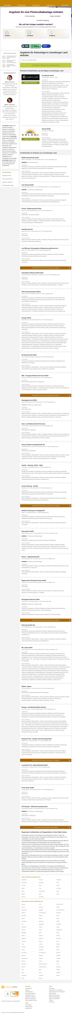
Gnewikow (23, 956)
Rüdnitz (57, 945)
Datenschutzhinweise (54, 991)
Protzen (40, 956)
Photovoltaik (7, 5)
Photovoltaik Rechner (7, 174)
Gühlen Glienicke (59, 900)
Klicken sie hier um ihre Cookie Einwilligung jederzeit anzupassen (12, 1008)
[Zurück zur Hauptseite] (12, 982)
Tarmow (40, 914)
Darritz (40, 968)
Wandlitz (40, 911)
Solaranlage (49, 831)
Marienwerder (41, 919)
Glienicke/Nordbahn (42, 962)
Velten (23, 965)
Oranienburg (24, 922)
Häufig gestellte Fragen (8, 181)
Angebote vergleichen (7, 178)
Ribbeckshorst (59, 925)
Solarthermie (36, 5)
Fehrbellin (41, 931)
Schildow (40, 973)
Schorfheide (41, 945)
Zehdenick (23, 908)
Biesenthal (58, 962)
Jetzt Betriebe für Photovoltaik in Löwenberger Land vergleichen (46, 263)
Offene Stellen (52, 989)
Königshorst (58, 919)
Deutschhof (58, 908)
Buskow (23, 968)
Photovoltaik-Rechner (30, 989)
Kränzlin (40, 925)
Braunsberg (41, 917)
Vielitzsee (23, 900)
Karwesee (41, 954)
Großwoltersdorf (25, 954)
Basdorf (57, 942)
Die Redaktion (28, 984)
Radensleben (24, 928)
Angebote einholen (6, 171)
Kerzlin (57, 937)
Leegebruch (24, 934)
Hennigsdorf (41, 942)
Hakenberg (41, 905)
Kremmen (23, 925)
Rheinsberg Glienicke (60, 905)
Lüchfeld (58, 917)
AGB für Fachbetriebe (54, 994)
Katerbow (58, 939)
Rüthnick (23, 902)
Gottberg (58, 931)
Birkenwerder (24, 971)
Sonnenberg (24, 911)
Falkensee (58, 954)
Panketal (58, 965)
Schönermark (24, 905)
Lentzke (57, 922)
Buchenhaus (58, 934)
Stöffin (40, 928)
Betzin (40, 965)
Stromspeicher (21, 5)
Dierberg (23, 931)
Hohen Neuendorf (42, 908)
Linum (40, 900)
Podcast (27, 985)
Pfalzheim (58, 948)
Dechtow (40, 937)
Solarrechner (65, 5)
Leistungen (51, 984)
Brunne (57, 911)
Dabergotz (41, 951)
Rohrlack (58, 971)
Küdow (57, 914)
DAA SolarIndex (29, 987)
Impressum (52, 997)
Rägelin (57, 956)
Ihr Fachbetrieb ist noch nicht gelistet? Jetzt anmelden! (46, 823)
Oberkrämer (24, 959)
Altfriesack (23, 937)
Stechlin (23, 973)
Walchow (40, 922)
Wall (22, 919)
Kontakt (51, 996)
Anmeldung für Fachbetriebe (56, 985)
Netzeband (58, 951)
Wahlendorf (41, 971)
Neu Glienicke (24, 948)
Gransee (23, 914)
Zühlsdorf (23, 962)
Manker (57, 928)
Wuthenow (24, 951)
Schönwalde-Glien (42, 948)
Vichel (57, 959)
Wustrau (23, 945)
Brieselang (58, 968)
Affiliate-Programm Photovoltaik (57, 987)
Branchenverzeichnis (30, 994)
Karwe (23, 939)
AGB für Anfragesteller (54, 992)
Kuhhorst (40, 939)
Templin (57, 902)
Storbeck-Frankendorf (43, 959)
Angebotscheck (50, 5)
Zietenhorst (41, 934)
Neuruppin (41, 902)
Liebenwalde (24, 917)
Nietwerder (24, 942)
